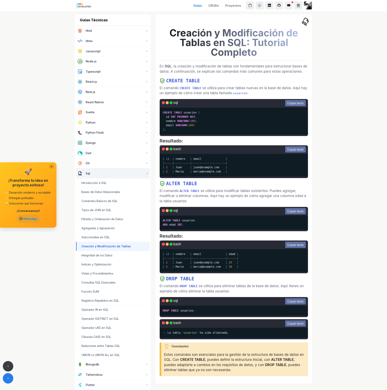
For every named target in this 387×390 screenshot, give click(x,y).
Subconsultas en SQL (95, 237)
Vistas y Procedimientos (97, 273)
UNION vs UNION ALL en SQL (100, 355)
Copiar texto (295, 103)
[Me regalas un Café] (298, 5)
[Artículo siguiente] (8, 378)
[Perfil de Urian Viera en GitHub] (279, 5)
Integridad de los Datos (96, 255)
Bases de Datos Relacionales (100, 192)
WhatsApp (30, 218)
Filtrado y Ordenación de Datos (102, 219)
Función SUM (90, 291)
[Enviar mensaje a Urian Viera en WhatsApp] (260, 5)
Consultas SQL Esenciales (98, 282)
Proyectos (233, 5)
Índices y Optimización (96, 264)
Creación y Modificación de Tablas (106, 246)
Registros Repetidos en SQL (100, 300)
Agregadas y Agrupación (98, 228)
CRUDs (213, 5)
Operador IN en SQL (94, 309)
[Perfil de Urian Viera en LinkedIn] (269, 5)
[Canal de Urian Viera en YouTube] (289, 5)
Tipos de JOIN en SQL (96, 210)
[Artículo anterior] (8, 366)
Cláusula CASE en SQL (96, 336)
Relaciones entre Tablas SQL (100, 346)
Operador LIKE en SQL (96, 327)
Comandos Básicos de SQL (99, 201)
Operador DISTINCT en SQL (100, 318)
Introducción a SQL (94, 183)
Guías (197, 5)
